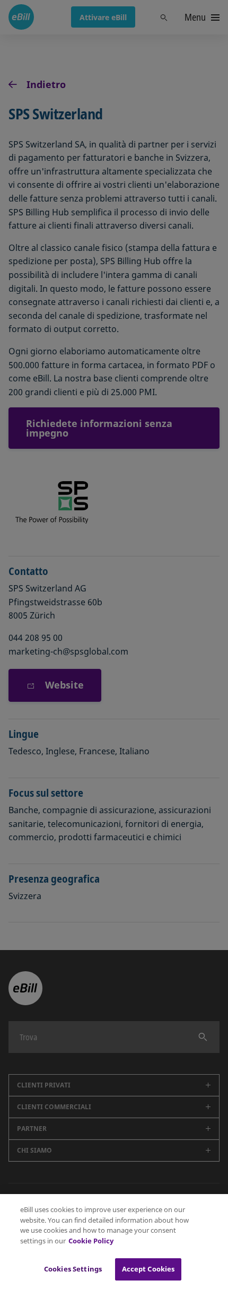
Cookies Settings (73, 1269)
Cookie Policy (90, 1241)
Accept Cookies (148, 1269)
